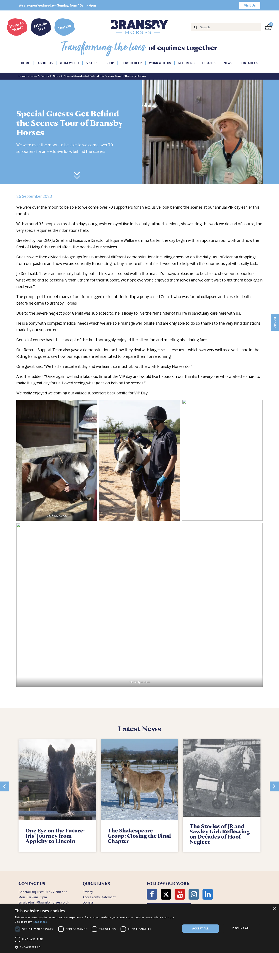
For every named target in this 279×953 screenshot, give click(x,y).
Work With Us (160, 63)
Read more (40, 922)
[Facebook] (152, 894)
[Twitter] (166, 894)
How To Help (131, 63)
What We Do (69, 63)
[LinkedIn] (207, 894)
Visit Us (92, 63)
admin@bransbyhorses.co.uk (48, 902)
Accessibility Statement (99, 897)
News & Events (40, 76)
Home (25, 63)
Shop (110, 63)
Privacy (88, 892)
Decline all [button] (241, 928)
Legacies (209, 63)
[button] (4, 786)
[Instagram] (194, 894)
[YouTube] (180, 894)
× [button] (274, 908)
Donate (275, 322)
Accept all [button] (200, 928)
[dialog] (139, 928)
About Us (45, 63)
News (228, 63)
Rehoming (186, 63)
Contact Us (249, 63)
